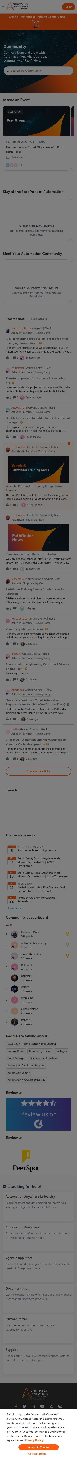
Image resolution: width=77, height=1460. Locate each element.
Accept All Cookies (38, 1447)
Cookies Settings (37, 1453)
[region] (38, 1434)
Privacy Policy (34, 1440)
